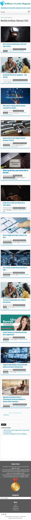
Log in (15, 505)
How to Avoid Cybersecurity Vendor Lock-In (12, 476)
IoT (22, 110)
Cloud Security (15, 110)
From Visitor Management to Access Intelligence (15, 434)
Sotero (13, 306)
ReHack (18, 242)
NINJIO (22, 177)
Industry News (6, 177)
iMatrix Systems (16, 112)
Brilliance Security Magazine (14, 516)
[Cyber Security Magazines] (15, 485)
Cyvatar (15, 339)
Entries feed (15, 506)
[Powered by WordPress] (25, 516)
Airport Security (16, 404)
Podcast (25, 79)
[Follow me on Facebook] (3, 12)
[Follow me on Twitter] (1, 12)
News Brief (5, 112)
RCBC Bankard (8, 209)
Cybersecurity (15, 49)
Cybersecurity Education (17, 175)
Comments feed (16, 508)
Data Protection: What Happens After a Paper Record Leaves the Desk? (16, 466)
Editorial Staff (21, 51)
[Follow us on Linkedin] (4, 12)
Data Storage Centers (19, 145)
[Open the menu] (29, 12)
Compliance (15, 79)
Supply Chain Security (7, 242)
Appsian (9, 81)
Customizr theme (19, 518)
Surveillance (5, 371)
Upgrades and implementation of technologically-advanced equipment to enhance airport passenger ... (14, 399)
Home (2, 17)
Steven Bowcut (25, 81)
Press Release (12, 177)
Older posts (5, 415)
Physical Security (6, 145)
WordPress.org (16, 509)
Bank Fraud (15, 207)
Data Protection (16, 143)
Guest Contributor (22, 49)
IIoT (20, 110)
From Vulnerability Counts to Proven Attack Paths (11, 475)
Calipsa (15, 371)
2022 (5, 17)
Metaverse (5, 51)
